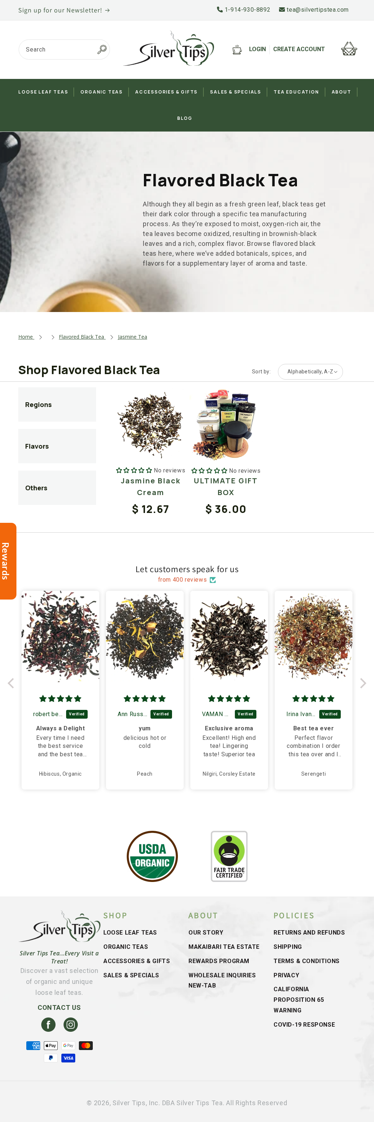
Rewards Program (218, 961)
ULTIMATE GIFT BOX (226, 486)
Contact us (59, 1007)
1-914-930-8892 (246, 9)
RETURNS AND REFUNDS (309, 932)
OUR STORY (205, 932)
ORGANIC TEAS (125, 946)
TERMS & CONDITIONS (307, 961)
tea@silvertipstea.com (317, 9)
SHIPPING (288, 946)
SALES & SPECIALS (131, 975)
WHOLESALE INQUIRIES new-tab (222, 980)
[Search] (102, 50)
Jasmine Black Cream (150, 486)
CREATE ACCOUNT (299, 49)
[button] (13, 683)
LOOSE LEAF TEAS (130, 932)
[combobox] (64, 49)
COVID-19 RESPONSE (304, 1024)
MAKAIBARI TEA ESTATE (224, 946)
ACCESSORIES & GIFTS (136, 961)
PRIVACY (286, 975)
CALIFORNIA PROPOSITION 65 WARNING (299, 1000)
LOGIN (257, 49)
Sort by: (261, 371)
